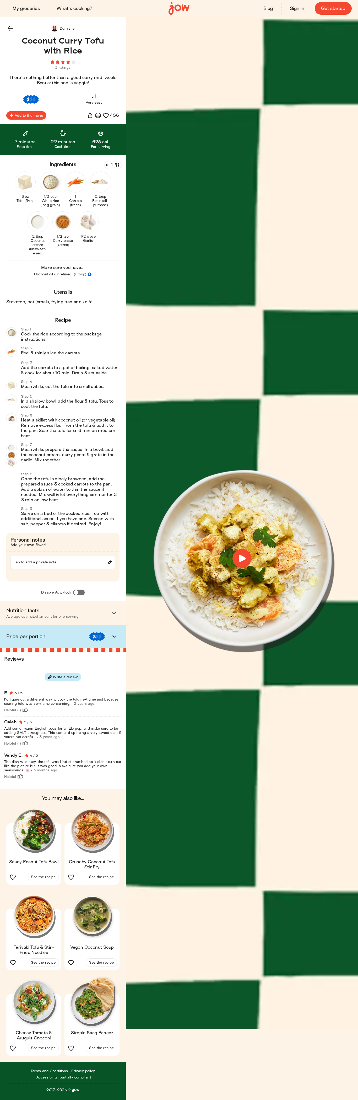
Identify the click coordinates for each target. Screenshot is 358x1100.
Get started (333, 8)
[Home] (179, 8)
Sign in (297, 8)
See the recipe (43, 877)
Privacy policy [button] (83, 1071)
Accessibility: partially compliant (63, 1077)
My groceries (26, 8)
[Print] (98, 115)
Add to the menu (29, 116)
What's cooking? (74, 8)
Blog (268, 8)
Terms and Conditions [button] (49, 1071)
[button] (10, 28)
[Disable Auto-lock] (79, 592)
